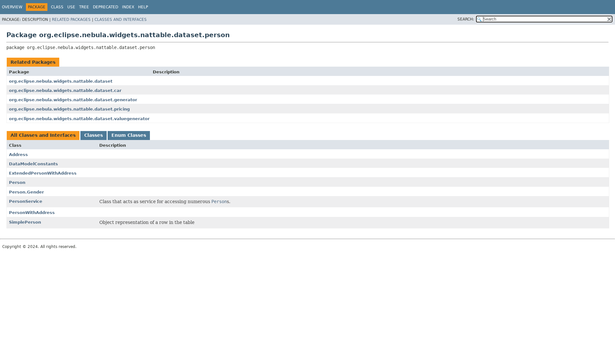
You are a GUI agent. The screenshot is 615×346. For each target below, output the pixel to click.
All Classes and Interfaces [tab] (43, 135)
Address (18, 154)
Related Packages (71, 19)
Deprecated (105, 7)
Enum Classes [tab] (128, 135)
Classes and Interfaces (120, 19)
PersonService (25, 201)
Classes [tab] (93, 135)
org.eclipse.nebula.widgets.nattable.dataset (60, 81)
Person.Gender (26, 192)
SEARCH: (465, 19)
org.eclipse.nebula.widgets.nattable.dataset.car (65, 90)
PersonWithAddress (32, 212)
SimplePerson (25, 222)
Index (128, 7)
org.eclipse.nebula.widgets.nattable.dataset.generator (73, 99)
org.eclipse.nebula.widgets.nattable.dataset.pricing (69, 109)
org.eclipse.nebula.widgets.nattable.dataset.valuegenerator (79, 118)
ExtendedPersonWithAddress (43, 173)
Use (71, 7)
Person (17, 182)
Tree (84, 7)
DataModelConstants (33, 163)
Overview (12, 7)
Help (143, 7)
